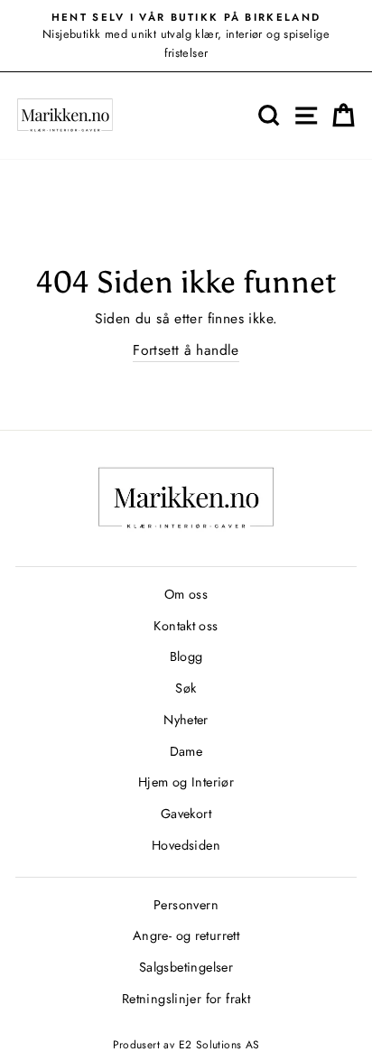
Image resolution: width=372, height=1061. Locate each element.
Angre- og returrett (186, 935)
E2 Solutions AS (219, 1045)
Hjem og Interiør (186, 782)
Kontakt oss (185, 626)
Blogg (186, 656)
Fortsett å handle (186, 350)
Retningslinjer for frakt (186, 999)
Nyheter (186, 720)
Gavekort (186, 814)
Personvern (186, 905)
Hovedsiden (186, 845)
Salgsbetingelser (186, 967)
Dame (186, 751)
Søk (185, 688)
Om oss (186, 594)
